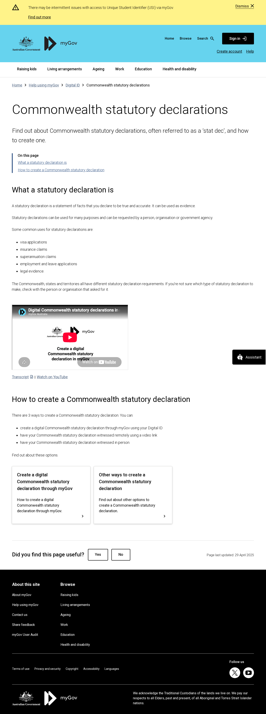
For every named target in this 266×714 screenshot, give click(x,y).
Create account (229, 51)
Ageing (98, 69)
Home (169, 38)
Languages (112, 668)
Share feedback (23, 625)
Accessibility (91, 668)
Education (143, 69)
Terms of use (21, 668)
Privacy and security (47, 668)
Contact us (19, 615)
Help (250, 51)
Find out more (39, 17)
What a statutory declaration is (42, 162)
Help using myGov (25, 605)
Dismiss (242, 6)
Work (119, 69)
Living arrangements (64, 69)
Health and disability (179, 69)
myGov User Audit (25, 635)
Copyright (72, 668)
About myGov (21, 595)
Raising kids (27, 69)
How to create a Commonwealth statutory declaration (61, 170)
